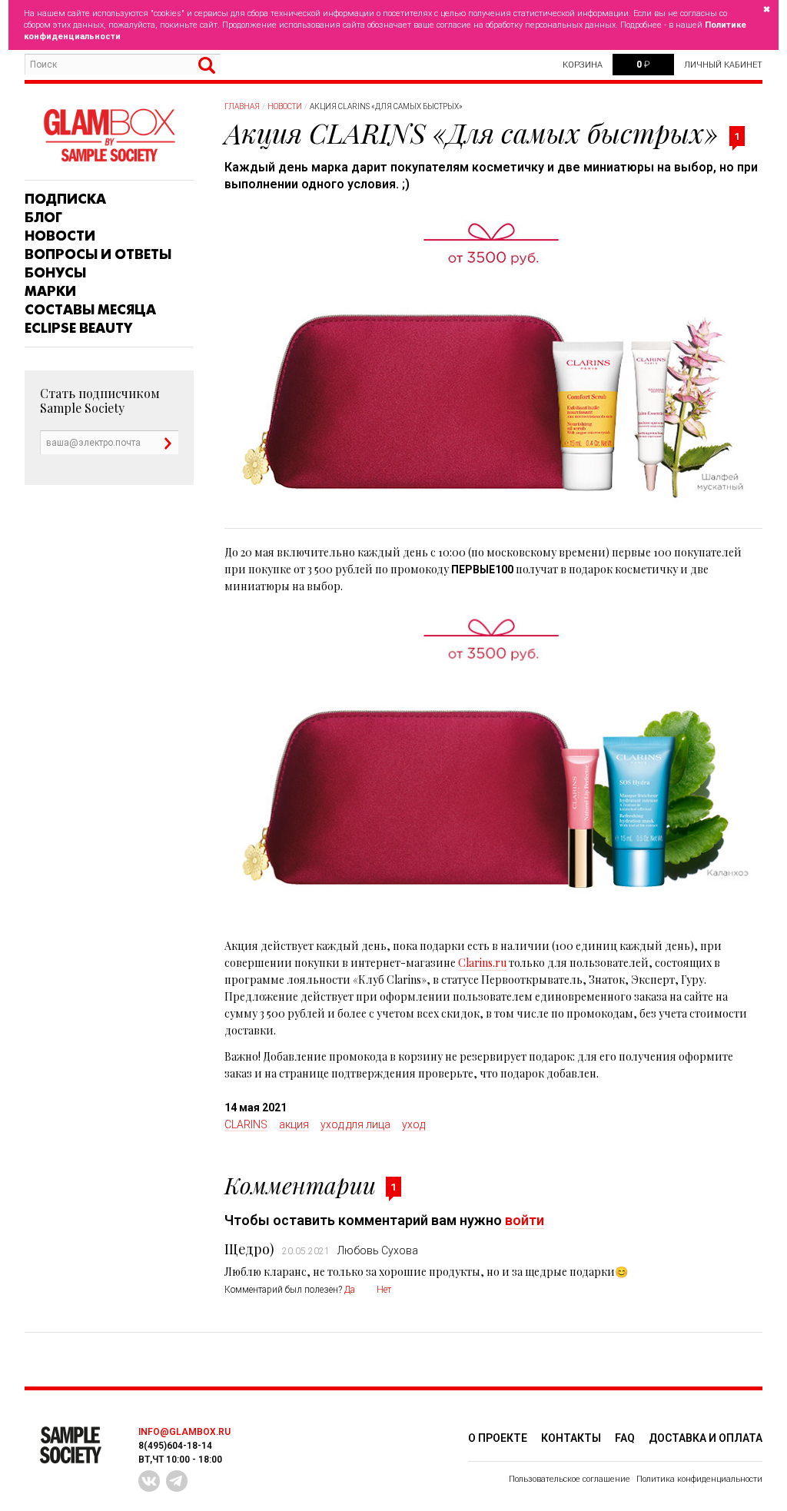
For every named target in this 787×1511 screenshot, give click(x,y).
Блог (43, 217)
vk (149, 1481)
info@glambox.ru (184, 1431)
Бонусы (55, 272)
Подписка (65, 199)
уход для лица (355, 1124)
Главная (242, 106)
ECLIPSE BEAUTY (78, 328)
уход (413, 1124)
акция (294, 1124)
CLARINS (245, 1124)
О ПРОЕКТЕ (497, 1438)
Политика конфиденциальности (699, 1479)
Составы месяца (90, 309)
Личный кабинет (723, 65)
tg (177, 1481)
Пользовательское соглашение (569, 1479)
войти (524, 1220)
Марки (50, 291)
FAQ (625, 1438)
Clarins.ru (482, 962)
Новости (60, 235)
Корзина (583, 65)
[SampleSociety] (109, 135)
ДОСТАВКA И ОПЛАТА (705, 1438)
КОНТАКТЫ (571, 1438)
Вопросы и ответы (98, 254)
